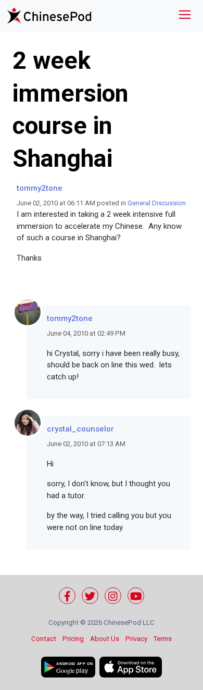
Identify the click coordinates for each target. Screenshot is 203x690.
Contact (43, 639)
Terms (163, 639)
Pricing (73, 639)
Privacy (136, 639)
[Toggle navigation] (185, 15)
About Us (104, 639)
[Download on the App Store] (130, 667)
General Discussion (157, 203)
